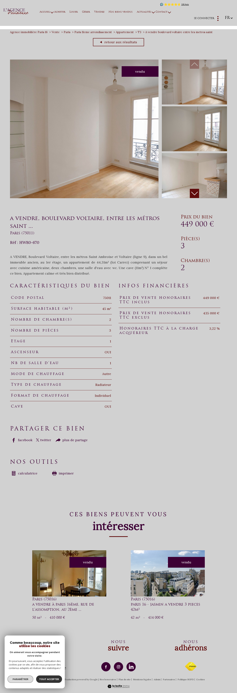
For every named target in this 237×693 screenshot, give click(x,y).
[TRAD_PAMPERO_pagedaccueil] (16, 13)
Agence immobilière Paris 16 (29, 32)
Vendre (99, 12)
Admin (157, 679)
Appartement (125, 32)
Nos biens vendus (121, 12)
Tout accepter (49, 679)
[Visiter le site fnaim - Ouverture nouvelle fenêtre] (191, 666)
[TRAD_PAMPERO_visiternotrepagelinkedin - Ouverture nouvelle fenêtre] (131, 666)
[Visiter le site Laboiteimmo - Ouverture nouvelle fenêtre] (118, 687)
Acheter (59, 12)
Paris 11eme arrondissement (93, 32)
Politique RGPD (186, 679)
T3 (139, 32)
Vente (56, 32)
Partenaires (169, 679)
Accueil (45, 12)
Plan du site (124, 679)
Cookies (200, 679)
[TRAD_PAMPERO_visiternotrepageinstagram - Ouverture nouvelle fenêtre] (118, 666)
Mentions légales (142, 679)
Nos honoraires (108, 679)
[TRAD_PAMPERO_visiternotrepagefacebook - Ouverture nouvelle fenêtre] (106, 666)
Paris (67, 32)
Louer (74, 12)
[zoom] (84, 197)
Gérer (86, 12)
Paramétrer (20, 679)
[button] (194, 193)
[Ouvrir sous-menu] (52, 12)
